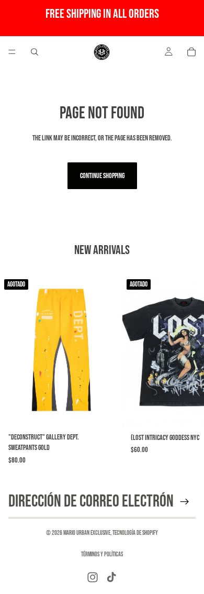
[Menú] (12, 52)
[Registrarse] (185, 502)
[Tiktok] (111, 577)
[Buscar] (34, 51)
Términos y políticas (102, 554)
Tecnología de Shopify (135, 533)
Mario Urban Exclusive (86, 533)
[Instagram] (92, 577)
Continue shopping (102, 175)
